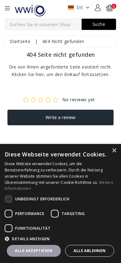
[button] (60, 239)
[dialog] (60, 203)
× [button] (114, 150)
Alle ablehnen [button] (89, 250)
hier (40, 74)
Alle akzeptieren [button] (33, 250)
